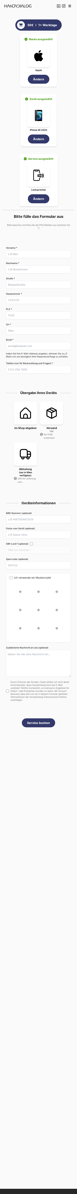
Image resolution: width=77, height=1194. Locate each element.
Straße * (10, 278)
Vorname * (11, 247)
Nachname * (12, 263)
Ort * (8, 324)
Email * (9, 339)
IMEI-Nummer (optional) (19, 513)
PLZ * (9, 309)
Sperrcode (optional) (17, 559)
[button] (70, 6)
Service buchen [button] (38, 723)
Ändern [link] (38, 79)
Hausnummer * (14, 293)
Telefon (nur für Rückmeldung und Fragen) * (29, 363)
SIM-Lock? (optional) (17, 543)
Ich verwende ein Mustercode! (32, 577)
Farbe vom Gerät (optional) (20, 528)
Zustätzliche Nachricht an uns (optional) (27, 647)
